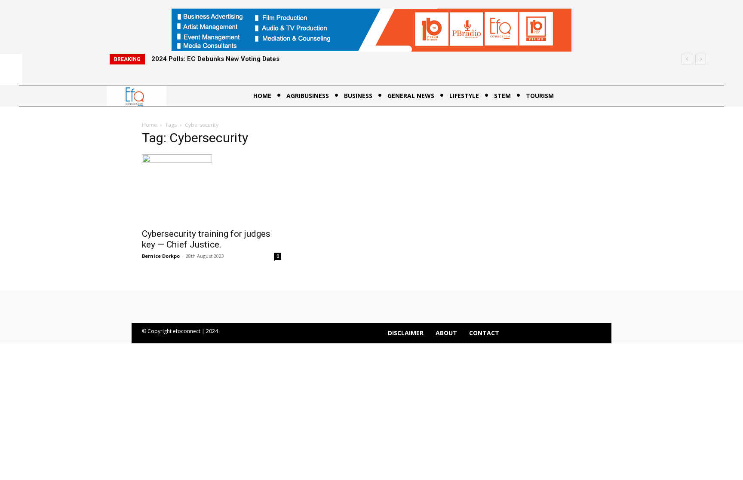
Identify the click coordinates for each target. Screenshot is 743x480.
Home (149, 124)
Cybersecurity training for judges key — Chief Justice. (206, 239)
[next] (700, 59)
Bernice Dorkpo (161, 256)
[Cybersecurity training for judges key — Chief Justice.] (211, 188)
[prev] (687, 59)
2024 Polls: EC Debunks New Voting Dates (215, 59)
